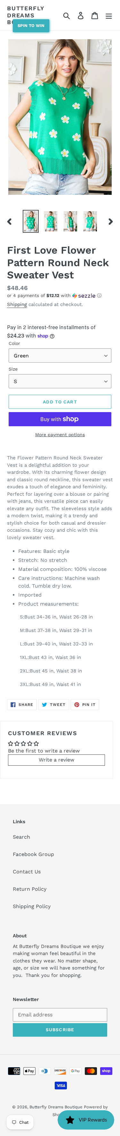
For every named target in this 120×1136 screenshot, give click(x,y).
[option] (31, 221)
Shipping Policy (32, 906)
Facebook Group (33, 854)
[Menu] (109, 15)
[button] (60, 296)
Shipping (17, 304)
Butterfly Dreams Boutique (25, 15)
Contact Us (27, 872)
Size (13, 369)
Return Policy (29, 889)
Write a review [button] (56, 760)
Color (14, 343)
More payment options (60, 434)
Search (21, 837)
